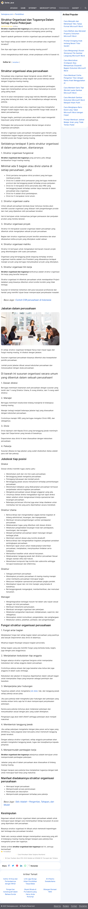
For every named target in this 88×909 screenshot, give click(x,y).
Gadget (75, 8)
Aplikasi (13, 8)
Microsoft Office (48, 8)
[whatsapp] (25, 865)
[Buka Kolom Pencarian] (85, 8)
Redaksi (66, 906)
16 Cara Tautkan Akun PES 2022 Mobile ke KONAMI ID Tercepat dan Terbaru (31, 858)
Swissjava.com (7, 14)
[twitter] (13, 865)
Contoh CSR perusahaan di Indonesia (33, 300)
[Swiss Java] (7, 2)
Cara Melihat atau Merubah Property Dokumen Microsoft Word (75, 33)
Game (23, 8)
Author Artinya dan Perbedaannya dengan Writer (10, 881)
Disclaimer (83, 906)
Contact (74, 906)
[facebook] (9, 865)
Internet (33, 8)
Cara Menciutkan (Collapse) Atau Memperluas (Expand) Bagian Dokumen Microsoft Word (75, 65)
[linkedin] (21, 865)
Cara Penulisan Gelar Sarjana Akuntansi (31, 854)
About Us (57, 906)
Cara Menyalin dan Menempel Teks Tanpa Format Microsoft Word (73, 23)
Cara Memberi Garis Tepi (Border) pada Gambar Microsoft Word (74, 90)
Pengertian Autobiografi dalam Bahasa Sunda (10, 891)
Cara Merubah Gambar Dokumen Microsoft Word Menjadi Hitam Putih (74, 100)
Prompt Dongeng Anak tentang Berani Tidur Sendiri (73, 43)
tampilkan (16, 62)
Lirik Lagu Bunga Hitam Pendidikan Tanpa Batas (30, 881)
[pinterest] (17, 865)
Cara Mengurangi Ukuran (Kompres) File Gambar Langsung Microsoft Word (74, 53)
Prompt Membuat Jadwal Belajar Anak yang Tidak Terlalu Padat (74, 122)
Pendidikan (64, 8)
